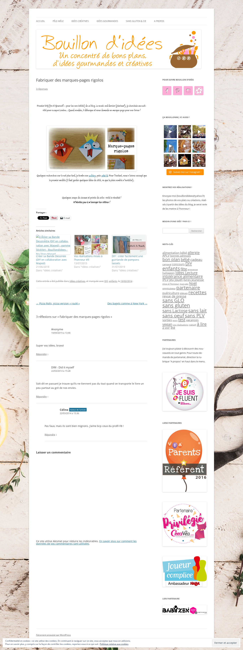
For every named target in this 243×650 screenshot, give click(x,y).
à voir (166, 328)
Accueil (40, 21)
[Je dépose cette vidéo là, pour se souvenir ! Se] (198, 131)
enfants (113, 281)
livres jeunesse (193, 280)
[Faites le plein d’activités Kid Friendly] (184, 491)
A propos (159, 21)
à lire (202, 324)
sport (175, 320)
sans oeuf (173, 315)
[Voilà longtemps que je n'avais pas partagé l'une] (184, 146)
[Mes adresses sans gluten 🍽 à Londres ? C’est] (170, 146)
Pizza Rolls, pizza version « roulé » (58, 303)
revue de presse (174, 296)
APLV (166, 256)
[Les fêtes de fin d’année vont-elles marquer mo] (198, 160)
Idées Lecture (186, 272)
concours (178, 264)
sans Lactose (174, 311)
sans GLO (173, 300)
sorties (167, 320)
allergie (194, 252)
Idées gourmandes (107, 21)
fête (184, 268)
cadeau (196, 259)
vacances (192, 320)
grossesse (193, 269)
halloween (168, 273)
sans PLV (195, 315)
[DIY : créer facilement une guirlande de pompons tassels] (129, 244)
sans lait (197, 310)
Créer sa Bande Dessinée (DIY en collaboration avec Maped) (51, 259)
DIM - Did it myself (62, 367)
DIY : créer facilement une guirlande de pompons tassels (127, 259)
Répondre (41, 354)
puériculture (170, 293)
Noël (193, 283)
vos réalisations (180, 324)
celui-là (104, 175)
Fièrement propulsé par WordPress (53, 634)
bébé (185, 259)
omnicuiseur (169, 288)
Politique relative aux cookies (114, 644)
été (173, 327)
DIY (106, 281)
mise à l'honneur (170, 284)
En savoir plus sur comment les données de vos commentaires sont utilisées (86, 542)
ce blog (92, 175)
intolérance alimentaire (182, 276)
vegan (167, 324)
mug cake (184, 284)
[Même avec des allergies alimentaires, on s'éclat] (170, 160)
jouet (179, 279)
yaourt (192, 324)
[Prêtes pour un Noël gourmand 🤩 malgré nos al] (184, 131)
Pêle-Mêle (58, 21)
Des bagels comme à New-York (127, 303)
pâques (184, 293)
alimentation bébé (174, 253)
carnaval (166, 264)
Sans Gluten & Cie (136, 21)
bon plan (171, 259)
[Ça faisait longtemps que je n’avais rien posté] (170, 131)
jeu (171, 280)
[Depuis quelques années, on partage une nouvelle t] (184, 160)
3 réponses (42, 88)
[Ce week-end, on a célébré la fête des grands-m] (198, 146)
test (181, 319)
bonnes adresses (180, 255)
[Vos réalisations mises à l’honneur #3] (91, 244)
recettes (197, 292)
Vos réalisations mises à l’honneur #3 (88, 257)
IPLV (165, 280)
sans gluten (176, 305)
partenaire (188, 287)
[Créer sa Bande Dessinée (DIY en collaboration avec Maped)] (53, 244)
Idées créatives (80, 21)
